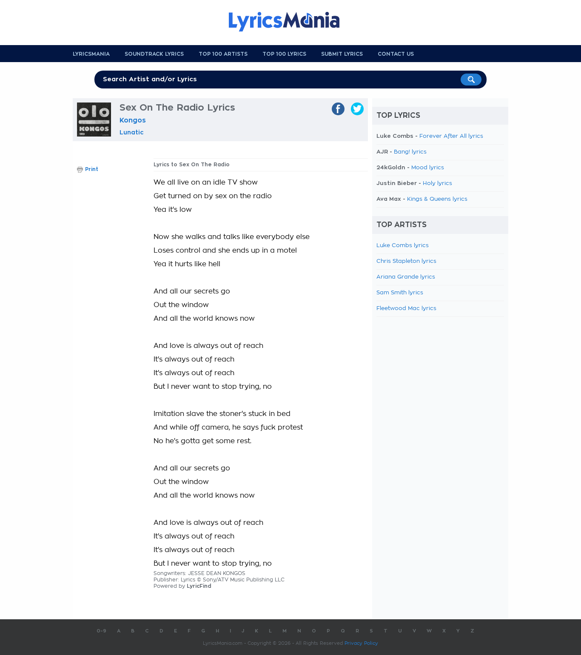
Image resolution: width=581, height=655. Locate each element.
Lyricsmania (91, 54)
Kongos (133, 120)
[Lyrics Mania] (290, 22)
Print (91, 169)
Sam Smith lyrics (399, 293)
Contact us (396, 54)
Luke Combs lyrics (402, 245)
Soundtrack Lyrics (154, 54)
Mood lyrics (427, 168)
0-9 (101, 631)
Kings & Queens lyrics (437, 199)
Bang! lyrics (410, 152)
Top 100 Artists (223, 54)
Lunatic (132, 132)
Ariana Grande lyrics (405, 277)
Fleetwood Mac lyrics (406, 308)
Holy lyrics (437, 183)
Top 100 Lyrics (284, 54)
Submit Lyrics (342, 54)
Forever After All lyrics (451, 136)
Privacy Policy (361, 643)
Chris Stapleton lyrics (406, 261)
